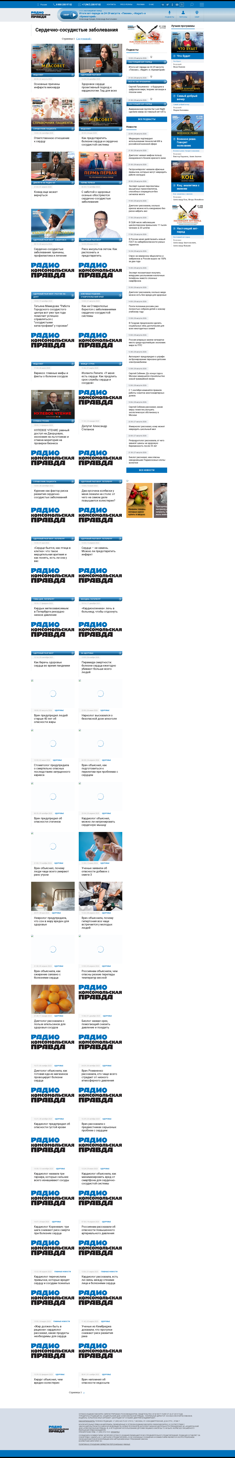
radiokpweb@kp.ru (87, 1421)
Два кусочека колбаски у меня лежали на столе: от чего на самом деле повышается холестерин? (98, 495)
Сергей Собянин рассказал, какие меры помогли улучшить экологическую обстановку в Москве (146, 411)
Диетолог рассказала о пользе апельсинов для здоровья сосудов (49, 1024)
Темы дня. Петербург (43, 599)
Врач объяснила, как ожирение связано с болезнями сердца (47, 974)
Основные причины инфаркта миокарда (47, 85)
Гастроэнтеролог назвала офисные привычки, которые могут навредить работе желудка (148, 172)
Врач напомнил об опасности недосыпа (95, 1381)
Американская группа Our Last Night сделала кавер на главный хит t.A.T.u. (147, 110)
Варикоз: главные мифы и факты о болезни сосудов (51, 374)
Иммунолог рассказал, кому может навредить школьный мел (147, 427)
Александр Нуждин (182, 245)
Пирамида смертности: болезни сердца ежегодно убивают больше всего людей (99, 667)
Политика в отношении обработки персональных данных (104, 1444)
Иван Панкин (179, 67)
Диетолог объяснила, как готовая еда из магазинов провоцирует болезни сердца (51, 1075)
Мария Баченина (180, 110)
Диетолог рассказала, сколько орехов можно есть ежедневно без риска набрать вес (147, 208)
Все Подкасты (146, 119)
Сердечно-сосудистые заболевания (76, 30)
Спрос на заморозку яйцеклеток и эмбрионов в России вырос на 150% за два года (147, 259)
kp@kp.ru (115, 1432)
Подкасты (169, 17)
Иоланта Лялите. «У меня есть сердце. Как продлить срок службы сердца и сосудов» (99, 377)
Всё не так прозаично (140, 82)
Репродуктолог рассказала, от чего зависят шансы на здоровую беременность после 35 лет (146, 443)
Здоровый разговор (91, 75)
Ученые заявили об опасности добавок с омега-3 (95, 871)
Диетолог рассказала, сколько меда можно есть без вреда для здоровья (147, 293)
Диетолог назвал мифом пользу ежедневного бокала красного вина (147, 156)
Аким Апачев (195, 156)
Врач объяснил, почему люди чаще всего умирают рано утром (51, 871)
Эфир (197, 17)
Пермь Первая (88, 183)
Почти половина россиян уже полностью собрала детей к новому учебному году (147, 309)
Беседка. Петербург (91, 599)
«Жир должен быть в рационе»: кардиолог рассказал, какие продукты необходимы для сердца (51, 1331)
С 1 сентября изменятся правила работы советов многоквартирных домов (146, 393)
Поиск (192, 4)
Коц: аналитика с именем (182, 194)
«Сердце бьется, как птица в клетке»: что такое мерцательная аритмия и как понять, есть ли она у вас (52, 554)
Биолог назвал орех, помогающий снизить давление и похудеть (96, 1024)
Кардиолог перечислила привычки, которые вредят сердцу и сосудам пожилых (52, 1280)
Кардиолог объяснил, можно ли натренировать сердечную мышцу (98, 822)
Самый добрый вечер (181, 104)
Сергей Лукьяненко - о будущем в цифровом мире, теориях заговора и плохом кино (147, 89)
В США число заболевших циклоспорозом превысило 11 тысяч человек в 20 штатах (148, 225)
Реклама (140, 4)
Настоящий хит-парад (93, 11)
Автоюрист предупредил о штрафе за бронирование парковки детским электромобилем (147, 359)
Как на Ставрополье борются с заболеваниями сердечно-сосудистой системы (99, 311)
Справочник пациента (44, 129)
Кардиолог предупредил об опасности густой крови (52, 1125)
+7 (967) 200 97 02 (91, 4)
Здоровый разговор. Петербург (96, 482)
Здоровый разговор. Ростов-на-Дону (49, 295)
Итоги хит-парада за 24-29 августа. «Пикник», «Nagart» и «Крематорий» (147, 68)
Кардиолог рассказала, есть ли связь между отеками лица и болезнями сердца (100, 1280)
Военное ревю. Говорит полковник (186, 142)
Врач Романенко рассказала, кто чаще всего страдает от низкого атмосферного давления (99, 1075)
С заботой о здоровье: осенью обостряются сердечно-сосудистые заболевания (96, 196)
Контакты (111, 4)
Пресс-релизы (126, 4)
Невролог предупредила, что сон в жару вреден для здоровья (51, 921)
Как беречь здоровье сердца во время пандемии (52, 664)
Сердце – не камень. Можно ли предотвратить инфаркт (99, 551)
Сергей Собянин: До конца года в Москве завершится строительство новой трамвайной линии (147, 376)
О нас (151, 4)
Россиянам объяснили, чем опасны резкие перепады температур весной (100, 974)
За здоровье (87, 653)
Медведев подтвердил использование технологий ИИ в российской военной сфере (145, 141)
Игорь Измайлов (196, 199)
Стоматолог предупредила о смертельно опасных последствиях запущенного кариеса (52, 770)
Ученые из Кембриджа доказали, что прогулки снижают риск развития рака (97, 1331)
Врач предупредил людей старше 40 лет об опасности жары (51, 719)
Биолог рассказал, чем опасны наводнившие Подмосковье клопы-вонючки (147, 460)
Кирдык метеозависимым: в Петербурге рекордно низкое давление (51, 611)
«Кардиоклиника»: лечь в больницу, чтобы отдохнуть (100, 610)
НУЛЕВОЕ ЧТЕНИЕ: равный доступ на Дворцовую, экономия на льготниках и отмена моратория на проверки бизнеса (51, 437)
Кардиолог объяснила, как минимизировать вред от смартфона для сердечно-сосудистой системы (99, 1178)
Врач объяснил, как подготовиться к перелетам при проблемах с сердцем (100, 770)
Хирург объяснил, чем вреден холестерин (48, 1381)
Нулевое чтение (41, 421)
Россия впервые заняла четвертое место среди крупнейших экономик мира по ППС (147, 343)
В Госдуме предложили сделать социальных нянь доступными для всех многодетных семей (146, 326)
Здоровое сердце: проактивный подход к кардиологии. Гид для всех (99, 87)
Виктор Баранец (180, 156)
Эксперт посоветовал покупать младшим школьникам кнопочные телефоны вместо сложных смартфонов (147, 276)
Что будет (183, 56)
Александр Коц (180, 199)
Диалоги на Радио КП (44, 183)
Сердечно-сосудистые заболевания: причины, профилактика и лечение (50, 252)
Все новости (146, 470)
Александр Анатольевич (184, 242)
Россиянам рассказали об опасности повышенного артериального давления (98, 1230)
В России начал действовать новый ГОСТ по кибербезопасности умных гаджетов (147, 242)
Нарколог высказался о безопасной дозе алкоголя (99, 717)
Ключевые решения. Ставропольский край (92, 295)
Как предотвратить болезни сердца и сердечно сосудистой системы (100, 141)
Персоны (183, 17)
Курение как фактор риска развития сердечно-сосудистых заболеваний (51, 494)
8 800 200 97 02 (64, 4)
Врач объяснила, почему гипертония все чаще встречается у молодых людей (97, 922)
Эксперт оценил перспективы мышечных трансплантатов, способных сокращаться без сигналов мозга (144, 190)
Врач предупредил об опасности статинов (48, 820)
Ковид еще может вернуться (46, 193)
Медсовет (38, 75)
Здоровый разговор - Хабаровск (49, 240)
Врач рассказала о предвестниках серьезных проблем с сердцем (99, 1127)
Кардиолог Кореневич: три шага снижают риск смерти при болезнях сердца (52, 1230)
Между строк (88, 364)
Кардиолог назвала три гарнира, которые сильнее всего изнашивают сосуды (51, 1177)
